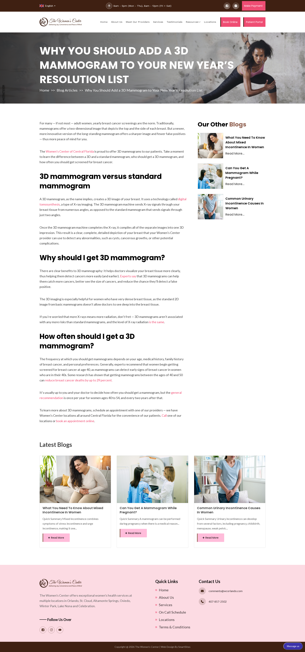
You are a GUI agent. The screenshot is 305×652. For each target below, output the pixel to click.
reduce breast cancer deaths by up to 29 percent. (78, 380)
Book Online (230, 22)
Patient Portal (254, 22)
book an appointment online (75, 421)
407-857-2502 (218, 601)
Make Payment (253, 6)
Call (164, 415)
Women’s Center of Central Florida (70, 151)
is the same (156, 322)
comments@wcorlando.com (226, 591)
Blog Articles (67, 90)
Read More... (234, 153)
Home (44, 90)
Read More (57, 537)
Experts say (128, 276)
